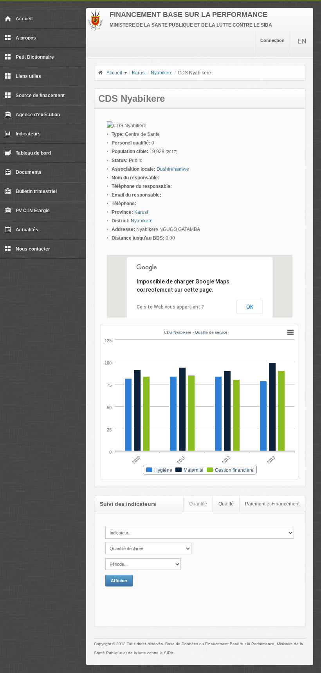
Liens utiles (28, 76)
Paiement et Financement (272, 504)
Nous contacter (33, 249)
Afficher (119, 580)
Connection (272, 40)
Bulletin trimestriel (36, 191)
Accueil (24, 19)
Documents (28, 172)
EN (302, 41)
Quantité (198, 504)
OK (249, 307)
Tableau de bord (33, 153)
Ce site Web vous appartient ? (170, 307)
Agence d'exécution (38, 114)
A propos (26, 38)
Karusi (139, 73)
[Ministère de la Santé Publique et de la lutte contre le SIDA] (95, 28)
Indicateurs (28, 134)
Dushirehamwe (173, 169)
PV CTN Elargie (33, 210)
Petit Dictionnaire (35, 57)
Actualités (27, 230)
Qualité (226, 504)
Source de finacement (40, 95)
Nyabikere (162, 73)
